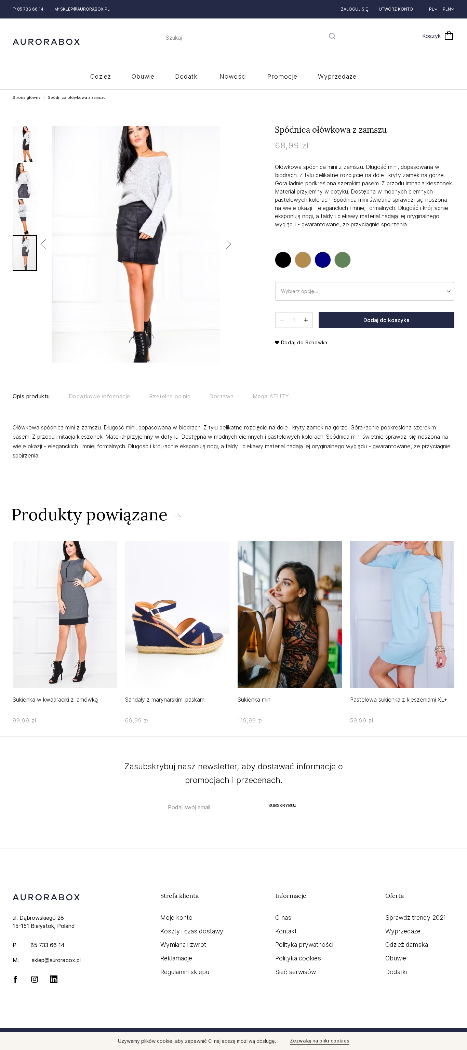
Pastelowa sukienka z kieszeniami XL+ (399, 699)
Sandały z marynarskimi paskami (165, 699)
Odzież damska (406, 944)
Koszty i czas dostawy (191, 931)
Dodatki (396, 971)
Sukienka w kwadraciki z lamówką (55, 699)
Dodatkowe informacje (99, 396)
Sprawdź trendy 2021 (415, 917)
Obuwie (395, 958)
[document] (233, 1041)
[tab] (41, 396)
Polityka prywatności (304, 944)
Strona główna (27, 97)
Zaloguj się (354, 9)
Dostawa (221, 396)
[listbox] (364, 261)
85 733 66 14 (47, 945)
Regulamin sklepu (184, 971)
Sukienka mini (254, 699)
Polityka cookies (298, 958)
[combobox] (250, 38)
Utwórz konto (396, 9)
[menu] (233, 77)
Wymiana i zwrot (183, 944)
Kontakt (286, 931)
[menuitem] (100, 76)
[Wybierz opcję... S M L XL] (364, 275)
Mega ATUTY (271, 396)
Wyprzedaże (403, 931)
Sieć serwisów (295, 971)
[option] (283, 260)
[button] (433, 9)
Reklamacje (176, 958)
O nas (283, 917)
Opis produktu (31, 396)
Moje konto (176, 917)
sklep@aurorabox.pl (85, 9)
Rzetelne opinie (170, 396)
